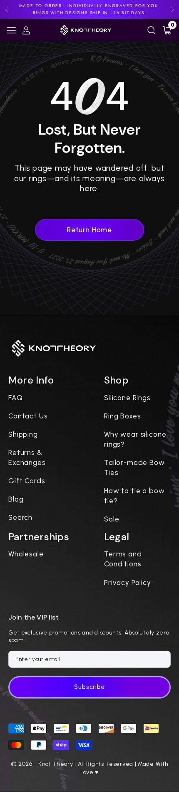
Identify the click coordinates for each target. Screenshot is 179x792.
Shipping (23, 434)
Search (20, 517)
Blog (15, 499)
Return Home (89, 230)
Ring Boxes (122, 416)
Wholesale (26, 554)
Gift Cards (26, 481)
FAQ (15, 398)
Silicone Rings (127, 398)
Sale (111, 519)
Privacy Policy (127, 582)
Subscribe (89, 687)
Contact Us (28, 416)
